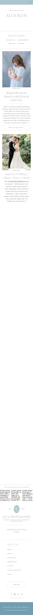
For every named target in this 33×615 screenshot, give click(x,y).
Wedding (16, 88)
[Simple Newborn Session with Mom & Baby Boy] (16, 69)
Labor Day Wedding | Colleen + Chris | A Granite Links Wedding (16, 177)
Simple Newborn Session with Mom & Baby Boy (16, 96)
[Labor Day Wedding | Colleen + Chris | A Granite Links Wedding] (16, 152)
